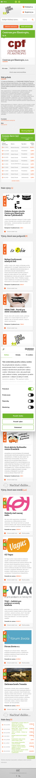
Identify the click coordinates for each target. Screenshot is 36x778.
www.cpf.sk (4, 124)
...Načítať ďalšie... (15, 181)
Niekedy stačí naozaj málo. (13, 514)
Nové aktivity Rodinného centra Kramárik (15, 448)
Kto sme (5, 68)
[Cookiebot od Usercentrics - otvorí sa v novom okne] (25, 349)
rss (19, 776)
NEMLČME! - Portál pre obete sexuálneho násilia (15, 310)
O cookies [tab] (29, 355)
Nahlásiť (31, 757)
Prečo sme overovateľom (18, 72)
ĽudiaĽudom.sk (22, 773)
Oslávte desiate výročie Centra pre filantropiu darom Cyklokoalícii (14, 213)
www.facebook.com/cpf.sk (8, 120)
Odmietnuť (18, 427)
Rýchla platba (26, 533)
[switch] (31, 394)
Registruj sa (29, 12)
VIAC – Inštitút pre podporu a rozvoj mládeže (12, 603)
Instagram (19, 2)
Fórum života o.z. (12, 646)
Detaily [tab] (18, 355)
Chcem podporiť (27, 131)
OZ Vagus (8, 554)
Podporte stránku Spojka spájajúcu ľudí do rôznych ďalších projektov (19, 747)
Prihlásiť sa (29, 7)
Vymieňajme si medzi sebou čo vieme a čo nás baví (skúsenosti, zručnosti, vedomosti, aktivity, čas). (20, 725)
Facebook (16, 2)
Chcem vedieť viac (12, 231)
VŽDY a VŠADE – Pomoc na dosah (19, 732)
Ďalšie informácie (26, 26)
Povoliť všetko (18, 416)
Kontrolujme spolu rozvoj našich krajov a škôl (18, 739)
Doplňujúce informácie (17, 68)
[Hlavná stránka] (7, 8)
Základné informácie (11, 26)
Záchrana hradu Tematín (15, 684)
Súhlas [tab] (6, 355)
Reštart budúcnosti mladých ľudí (13, 260)
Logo (18, 771)
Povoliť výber (18, 421)
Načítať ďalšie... (20, 485)
